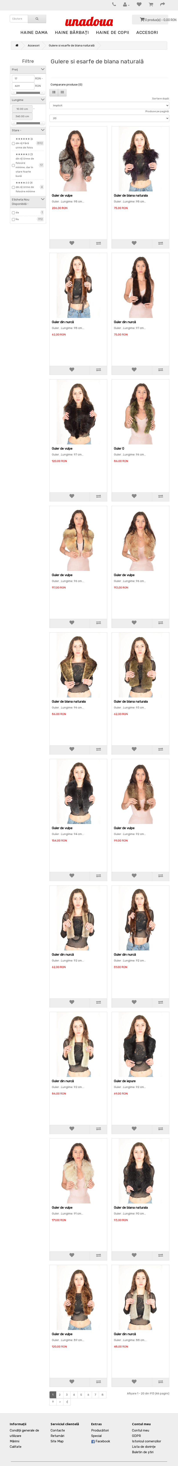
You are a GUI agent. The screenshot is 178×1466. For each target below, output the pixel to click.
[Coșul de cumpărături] (148, 5)
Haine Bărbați (72, 32)
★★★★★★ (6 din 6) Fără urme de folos (24, 143)
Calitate (15, 1447)
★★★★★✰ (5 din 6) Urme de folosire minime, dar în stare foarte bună (25, 165)
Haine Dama (34, 32)
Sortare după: (160, 98)
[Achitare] (160, 5)
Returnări (57, 1436)
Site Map (57, 1441)
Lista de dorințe (144, 1447)
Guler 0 (119, 448)
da (17, 212)
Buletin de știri (142, 1452)
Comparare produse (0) (66, 84)
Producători (100, 1430)
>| (67, 1401)
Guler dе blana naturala (131, 195)
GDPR (136, 1436)
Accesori (147, 32)
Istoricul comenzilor (146, 1441)
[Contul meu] (124, 5)
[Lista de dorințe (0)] (137, 5)
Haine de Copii (112, 32)
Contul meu (140, 1430)
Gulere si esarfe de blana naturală (71, 45)
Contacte (58, 1430)
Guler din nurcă (63, 322)
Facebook (102, 1441)
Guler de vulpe (62, 195)
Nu (17, 219)
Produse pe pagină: (157, 111)
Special (96, 1436)
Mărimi (14, 1441)
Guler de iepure (125, 1081)
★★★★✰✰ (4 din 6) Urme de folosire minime (25, 187)
